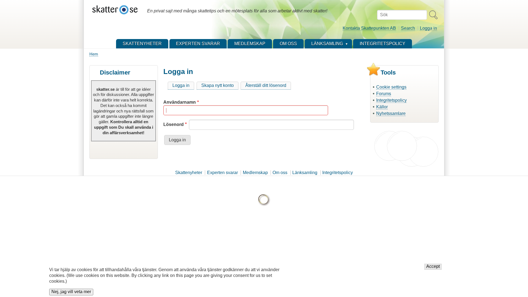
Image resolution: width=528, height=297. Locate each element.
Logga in (428, 28)
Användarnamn (179, 102)
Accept (433, 266)
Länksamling (304, 172)
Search (408, 28)
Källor (382, 107)
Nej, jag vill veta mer (71, 292)
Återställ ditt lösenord (265, 85)
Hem (93, 54)
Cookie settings (391, 87)
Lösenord (173, 124)
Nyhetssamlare (391, 113)
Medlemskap (255, 172)
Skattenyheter (188, 172)
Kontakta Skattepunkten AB (369, 28)
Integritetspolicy (391, 100)
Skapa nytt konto (217, 85)
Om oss (280, 172)
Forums (383, 93)
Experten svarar (222, 172)
